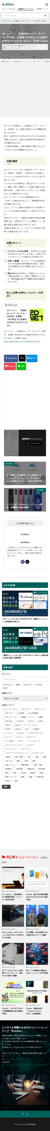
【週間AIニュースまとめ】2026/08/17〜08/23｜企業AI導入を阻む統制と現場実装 (25, 656)
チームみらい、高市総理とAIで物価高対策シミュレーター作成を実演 (12, 897)
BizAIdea (31, 1124)
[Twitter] (22, 358)
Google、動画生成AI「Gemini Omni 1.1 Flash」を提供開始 (34, 1011)
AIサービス (9, 48)
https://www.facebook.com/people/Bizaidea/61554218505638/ (24, 1065)
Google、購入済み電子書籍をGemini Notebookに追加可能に (37, 897)
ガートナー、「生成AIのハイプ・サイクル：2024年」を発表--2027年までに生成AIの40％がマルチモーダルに (17, 317)
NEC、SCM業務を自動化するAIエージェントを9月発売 (37, 971)
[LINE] (21, 366)
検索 (5, 786)
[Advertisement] (25, 89)
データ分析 (35, 21)
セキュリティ (25, 21)
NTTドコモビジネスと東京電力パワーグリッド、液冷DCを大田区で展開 (12, 973)
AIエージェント (7, 21)
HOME (6, 61)
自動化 (16, 21)
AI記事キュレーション (26, 9)
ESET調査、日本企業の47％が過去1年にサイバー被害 (37, 933)
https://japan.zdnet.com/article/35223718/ (21, 341)
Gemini (43, 21)
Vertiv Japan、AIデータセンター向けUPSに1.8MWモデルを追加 (13, 935)
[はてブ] (31, 358)
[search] (45, 15)
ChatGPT (17, 48)
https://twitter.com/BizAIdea (14, 1059)
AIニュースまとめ (8, 9)
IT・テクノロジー (27, 48)
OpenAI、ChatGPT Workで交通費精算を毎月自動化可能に (12, 1011)
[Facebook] (11, 358)
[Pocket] (10, 366)
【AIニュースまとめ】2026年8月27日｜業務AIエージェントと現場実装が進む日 (25, 620)
